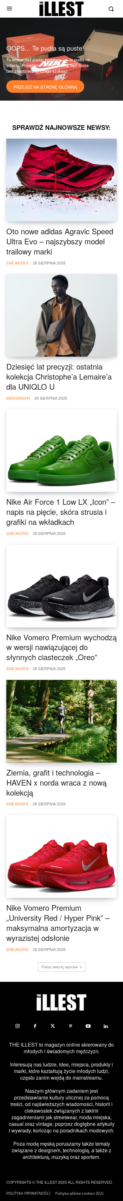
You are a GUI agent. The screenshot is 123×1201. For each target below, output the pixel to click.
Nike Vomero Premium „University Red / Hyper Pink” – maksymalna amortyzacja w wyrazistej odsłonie (57, 922)
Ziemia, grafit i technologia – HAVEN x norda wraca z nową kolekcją (56, 782)
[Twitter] (52, 1026)
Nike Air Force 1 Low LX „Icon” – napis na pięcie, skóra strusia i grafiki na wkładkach (60, 511)
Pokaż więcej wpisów (59, 967)
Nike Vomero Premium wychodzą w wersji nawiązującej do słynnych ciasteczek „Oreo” (61, 647)
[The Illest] (61, 9)
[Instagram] (17, 1026)
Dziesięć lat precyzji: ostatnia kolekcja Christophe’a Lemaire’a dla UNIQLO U (59, 376)
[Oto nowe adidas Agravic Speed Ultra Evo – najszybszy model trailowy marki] (61, 180)
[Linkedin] (105, 1026)
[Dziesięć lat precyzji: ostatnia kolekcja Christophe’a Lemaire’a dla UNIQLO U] (61, 315)
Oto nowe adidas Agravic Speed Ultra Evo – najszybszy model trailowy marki (59, 241)
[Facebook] (35, 1026)
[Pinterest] (70, 1026)
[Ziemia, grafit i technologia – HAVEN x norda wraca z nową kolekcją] (61, 721)
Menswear (18, 398)
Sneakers (17, 262)
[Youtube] (88, 1026)
